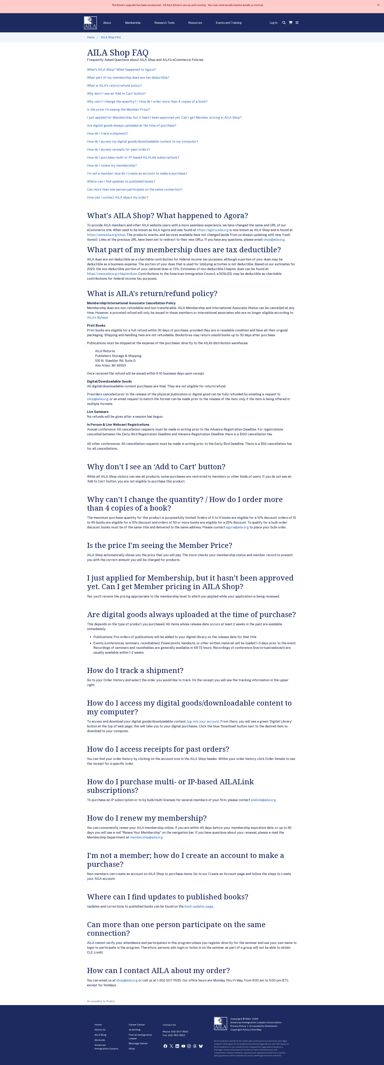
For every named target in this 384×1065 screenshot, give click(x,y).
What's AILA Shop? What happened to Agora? (121, 70)
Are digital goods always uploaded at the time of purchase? (131, 125)
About (107, 22)
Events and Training (229, 22)
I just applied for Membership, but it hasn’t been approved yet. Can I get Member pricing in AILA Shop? (164, 117)
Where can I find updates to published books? (121, 181)
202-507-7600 (179, 1031)
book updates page (198, 906)
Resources (195, 22)
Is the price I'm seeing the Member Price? (118, 109)
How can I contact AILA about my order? (117, 197)
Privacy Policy (238, 1026)
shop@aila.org (274, 240)
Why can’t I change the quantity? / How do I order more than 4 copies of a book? (147, 101)
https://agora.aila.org (213, 230)
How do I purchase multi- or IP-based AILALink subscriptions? (133, 157)
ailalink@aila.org (263, 800)
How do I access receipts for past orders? (118, 149)
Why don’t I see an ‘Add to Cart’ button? (116, 93)
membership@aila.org (146, 837)
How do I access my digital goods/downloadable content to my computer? (142, 141)
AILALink (100, 1040)
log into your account (203, 721)
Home (91, 37)
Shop (132, 1048)
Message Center (138, 1043)
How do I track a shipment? (107, 133)
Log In (274, 22)
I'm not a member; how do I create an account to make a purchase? (137, 173)
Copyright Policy (240, 1029)
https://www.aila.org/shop (106, 235)
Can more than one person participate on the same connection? (134, 189)
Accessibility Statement (263, 1026)
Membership (133, 22)
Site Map (256, 1029)
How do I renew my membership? (112, 165)
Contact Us (169, 1024)
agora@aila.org (237, 527)
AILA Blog (100, 1034)
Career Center (137, 1024)
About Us (100, 1029)
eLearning (134, 1029)
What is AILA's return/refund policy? (114, 86)
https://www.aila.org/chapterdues (112, 274)
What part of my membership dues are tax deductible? (128, 78)
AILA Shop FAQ (111, 37)
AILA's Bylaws (97, 317)
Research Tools (164, 22)
